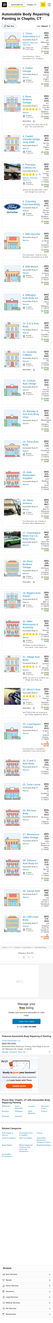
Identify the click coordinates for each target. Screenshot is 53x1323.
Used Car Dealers (9, 1138)
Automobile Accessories (7, 1155)
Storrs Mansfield (19, 1107)
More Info (26, 45)
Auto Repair (27, 947)
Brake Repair (7, 1145)
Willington (19, 1111)
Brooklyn (5, 1111)
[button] (49, 4)
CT (10, 947)
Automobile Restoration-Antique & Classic (44, 1140)
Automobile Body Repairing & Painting (37, 40)
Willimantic (6, 1106)
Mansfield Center (45, 1107)
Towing (39, 1133)
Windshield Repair (44, 1145)
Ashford (44, 1111)
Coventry (31, 1106)
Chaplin (17, 947)
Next (32, 957)
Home (4, 947)
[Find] (43, 4)
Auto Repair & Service (40, 1046)
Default (44, 26)
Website (26, 43)
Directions (34, 43)
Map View (10, 26)
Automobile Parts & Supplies (26, 1134)
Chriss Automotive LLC (11, 1041)
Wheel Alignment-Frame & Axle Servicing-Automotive (26, 1148)
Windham (5, 1116)
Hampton (18, 1116)
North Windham (31, 1112)
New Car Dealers (26, 1138)
